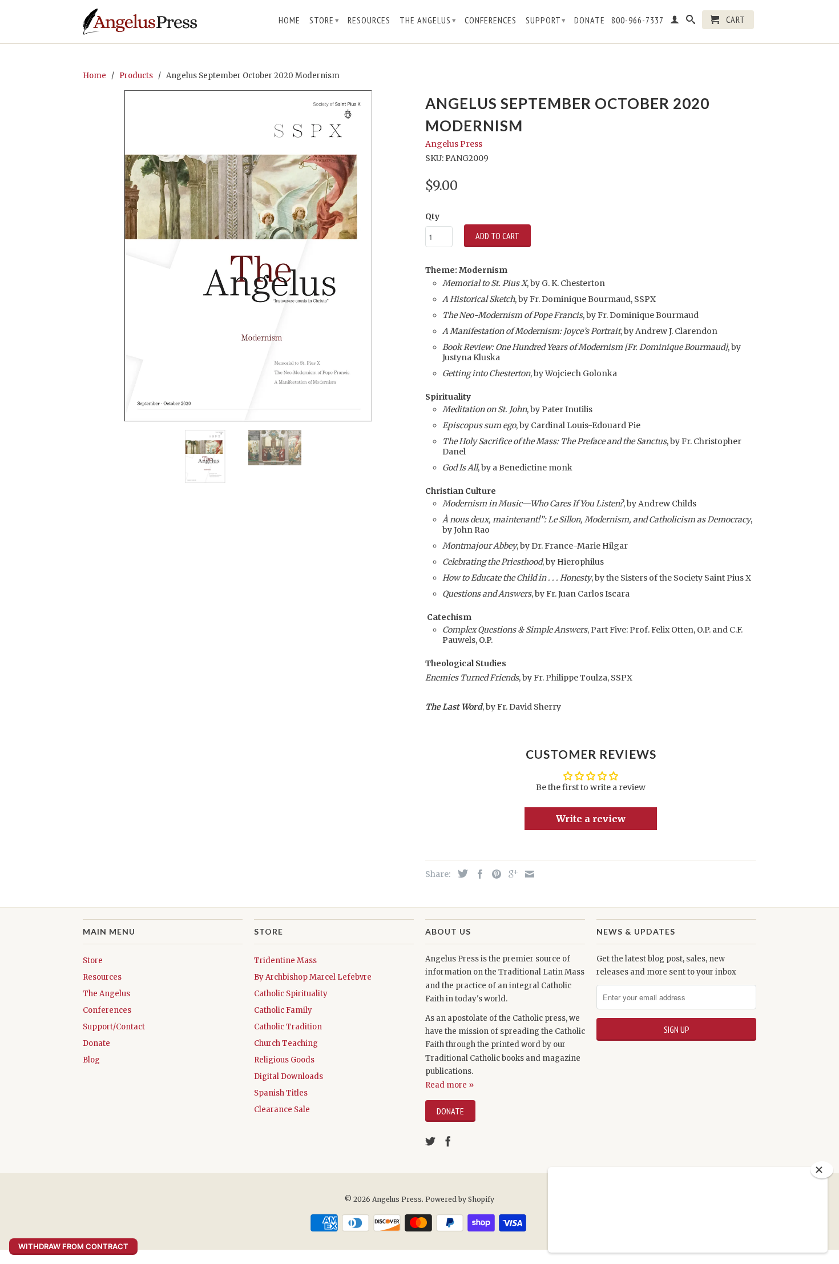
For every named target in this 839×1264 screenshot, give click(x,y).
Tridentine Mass (285, 960)
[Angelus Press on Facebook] (448, 1141)
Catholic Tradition (288, 1027)
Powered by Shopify (459, 1199)
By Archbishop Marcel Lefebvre (313, 977)
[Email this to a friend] (526, 874)
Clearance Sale (282, 1109)
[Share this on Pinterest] (493, 874)
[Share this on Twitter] (460, 873)
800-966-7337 (637, 20)
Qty (432, 216)
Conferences (491, 20)
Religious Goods (284, 1060)
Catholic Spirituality (291, 994)
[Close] (821, 1169)
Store (324, 20)
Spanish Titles (281, 1093)
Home (289, 20)
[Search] (691, 22)
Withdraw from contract (73, 1246)
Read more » (449, 1085)
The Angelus (428, 20)
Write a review (591, 818)
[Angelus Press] (140, 22)
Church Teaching (286, 1043)
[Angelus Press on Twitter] (430, 1141)
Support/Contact (114, 1027)
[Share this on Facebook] (477, 874)
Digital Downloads (288, 1076)
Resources (369, 20)
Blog (91, 1060)
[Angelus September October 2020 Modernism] (248, 255)
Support (546, 20)
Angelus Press (453, 144)
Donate (589, 20)
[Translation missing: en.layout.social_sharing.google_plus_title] (510, 874)
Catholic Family (283, 1010)
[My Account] (675, 22)
